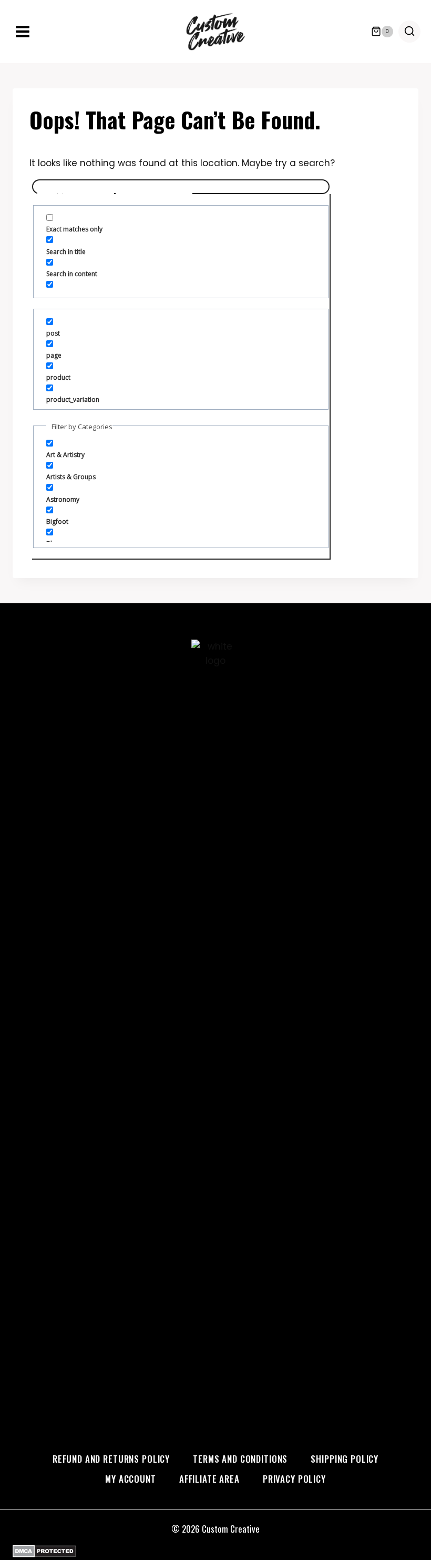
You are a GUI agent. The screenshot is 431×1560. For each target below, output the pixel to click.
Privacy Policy (294, 1478)
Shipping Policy (344, 1458)
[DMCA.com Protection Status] (215, 1551)
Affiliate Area (209, 1478)
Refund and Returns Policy (111, 1458)
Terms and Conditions (240, 1458)
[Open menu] (23, 31)
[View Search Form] (409, 32)
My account (130, 1478)
